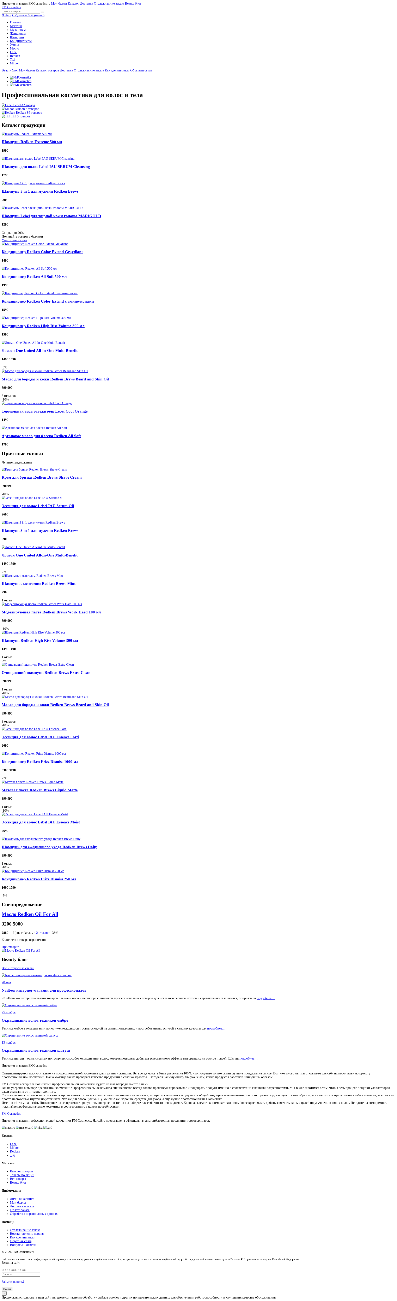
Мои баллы (59, 3)
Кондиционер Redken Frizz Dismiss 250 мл (39, 879)
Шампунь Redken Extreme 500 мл (32, 142)
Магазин (16, 26)
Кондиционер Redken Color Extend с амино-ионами (48, 301)
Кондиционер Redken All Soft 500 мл (34, 276)
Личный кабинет (22, 1199)
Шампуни (17, 37)
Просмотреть (11, 947)
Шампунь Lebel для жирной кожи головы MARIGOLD (51, 216)
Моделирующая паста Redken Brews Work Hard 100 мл (51, 612)
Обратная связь (141, 70)
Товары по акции (22, 1175)
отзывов (43, 932)
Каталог (73, 3)
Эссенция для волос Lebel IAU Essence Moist (41, 822)
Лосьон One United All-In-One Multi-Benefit (40, 350)
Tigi (12, 59)
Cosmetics (11, 7)
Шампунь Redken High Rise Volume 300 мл (40, 640)
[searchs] (42, 12)
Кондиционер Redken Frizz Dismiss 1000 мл (40, 761)
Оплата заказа (20, 1210)
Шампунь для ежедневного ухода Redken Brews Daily (49, 847)
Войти (7, 1289)
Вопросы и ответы (23, 1245)
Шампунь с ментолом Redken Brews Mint (38, 583)
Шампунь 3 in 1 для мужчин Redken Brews (40, 191)
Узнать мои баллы (14, 240)
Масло (14, 48)
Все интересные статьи (18, 968)
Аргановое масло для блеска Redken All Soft (41, 436)
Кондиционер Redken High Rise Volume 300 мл (43, 326)
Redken (15, 56)
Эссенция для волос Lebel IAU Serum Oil (38, 506)
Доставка (86, 3)
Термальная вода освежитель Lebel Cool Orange (44, 411)
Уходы (14, 44)
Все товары (18, 1178)
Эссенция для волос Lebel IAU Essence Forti (40, 737)
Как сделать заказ (117, 70)
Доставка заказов (22, 1206)
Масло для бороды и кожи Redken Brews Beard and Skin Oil (55, 379)
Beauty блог (133, 3)
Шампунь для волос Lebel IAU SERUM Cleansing (46, 166)
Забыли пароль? (13, 1281)
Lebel (13, 52)
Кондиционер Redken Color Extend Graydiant (42, 252)
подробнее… (266, 998)
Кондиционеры (21, 41)
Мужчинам (18, 29)
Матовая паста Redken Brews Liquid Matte (40, 790)
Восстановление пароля (27, 1233)
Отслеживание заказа (109, 3)
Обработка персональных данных (34, 1213)
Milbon (14, 63)
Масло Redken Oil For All (30, 914)
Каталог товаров (47, 70)
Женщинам (18, 33)
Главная (15, 22)
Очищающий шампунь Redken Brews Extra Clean (46, 672)
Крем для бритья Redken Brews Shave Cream (42, 477)
